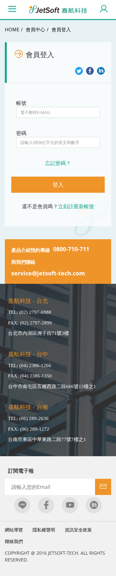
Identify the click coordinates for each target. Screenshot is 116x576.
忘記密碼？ (58, 163)
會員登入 (61, 29)
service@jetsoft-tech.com (48, 273)
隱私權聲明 (44, 530)
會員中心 (35, 29)
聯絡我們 (14, 541)
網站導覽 (14, 530)
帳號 (21, 103)
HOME (12, 29)
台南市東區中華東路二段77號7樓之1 (47, 439)
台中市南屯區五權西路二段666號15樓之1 (52, 386)
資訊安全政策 (78, 530)
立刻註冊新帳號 (76, 206)
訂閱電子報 (21, 470)
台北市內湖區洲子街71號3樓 (38, 333)
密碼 (21, 133)
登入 (58, 184)
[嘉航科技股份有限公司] (58, 9)
